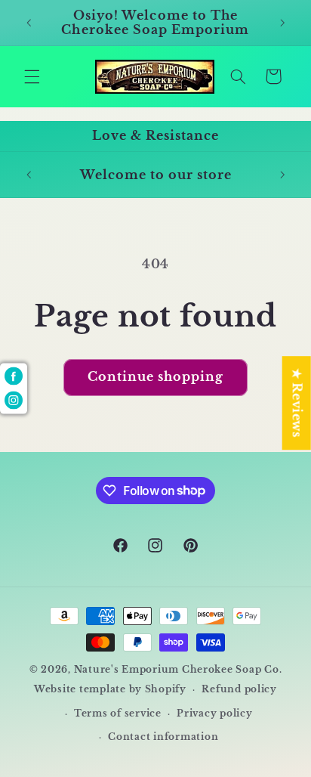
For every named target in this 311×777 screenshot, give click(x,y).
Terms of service (118, 713)
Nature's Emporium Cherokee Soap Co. (178, 669)
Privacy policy (214, 713)
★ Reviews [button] (297, 403)
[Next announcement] (282, 22)
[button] (31, 76)
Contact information (163, 737)
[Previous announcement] (28, 22)
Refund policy (239, 689)
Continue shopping (156, 377)
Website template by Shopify (110, 689)
